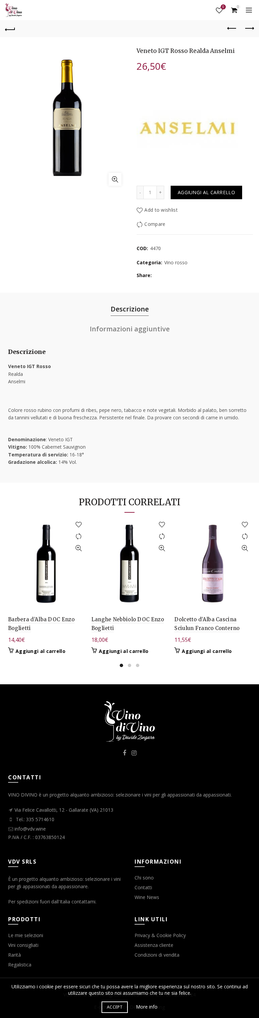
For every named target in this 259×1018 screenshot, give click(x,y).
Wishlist (223, 7)
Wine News (147, 897)
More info (146, 1007)
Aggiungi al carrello (206, 192)
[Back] (10, 28)
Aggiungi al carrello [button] (40, 651)
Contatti (143, 887)
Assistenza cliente (154, 945)
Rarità (14, 955)
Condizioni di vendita (157, 955)
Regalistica (19, 964)
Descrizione (130, 308)
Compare (154, 224)
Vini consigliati (23, 945)
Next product (248, 28)
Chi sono (144, 877)
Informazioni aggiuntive (130, 328)
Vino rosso (176, 262)
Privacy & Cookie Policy (160, 935)
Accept (114, 1007)
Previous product (232, 28)
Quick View (79, 548)
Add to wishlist (161, 210)
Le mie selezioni (25, 935)
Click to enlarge (115, 179)
